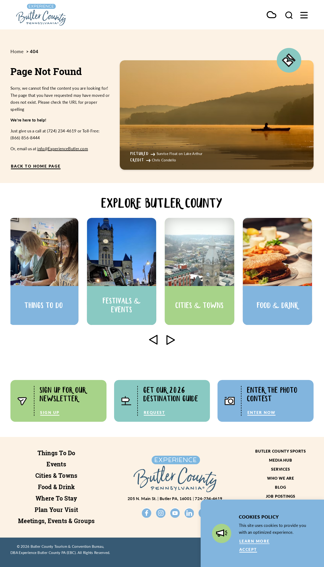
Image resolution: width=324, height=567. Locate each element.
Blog (280, 487)
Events (56, 464)
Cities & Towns (56, 476)
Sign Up (49, 412)
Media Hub (280, 460)
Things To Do (56, 453)
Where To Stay (56, 498)
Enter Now (261, 412)
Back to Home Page (36, 166)
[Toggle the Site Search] (289, 14)
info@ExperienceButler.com (62, 148)
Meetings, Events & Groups (56, 521)
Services (280, 469)
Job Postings (281, 496)
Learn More (254, 541)
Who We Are (280, 478)
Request (154, 412)
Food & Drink (56, 487)
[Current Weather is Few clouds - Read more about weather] (271, 15)
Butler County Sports (280, 451)
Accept (248, 549)
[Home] (54, 14)
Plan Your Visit (56, 510)
